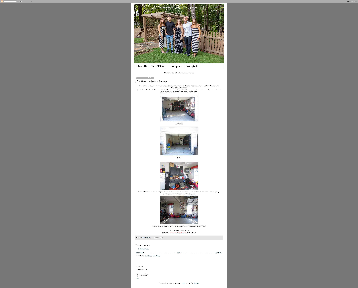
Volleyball (192, 66)
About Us (142, 66)
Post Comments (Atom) (152, 256)
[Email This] (155, 237)
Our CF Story (158, 66)
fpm (183, 283)
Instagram (176, 66)
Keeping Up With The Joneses (179, 8)
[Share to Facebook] (160, 237)
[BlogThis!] (157, 237)
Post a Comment (143, 249)
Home (179, 253)
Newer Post (140, 253)
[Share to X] (159, 237)
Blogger (196, 283)
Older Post (218, 253)
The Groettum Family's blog (178, 232)
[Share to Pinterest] (162, 237)
